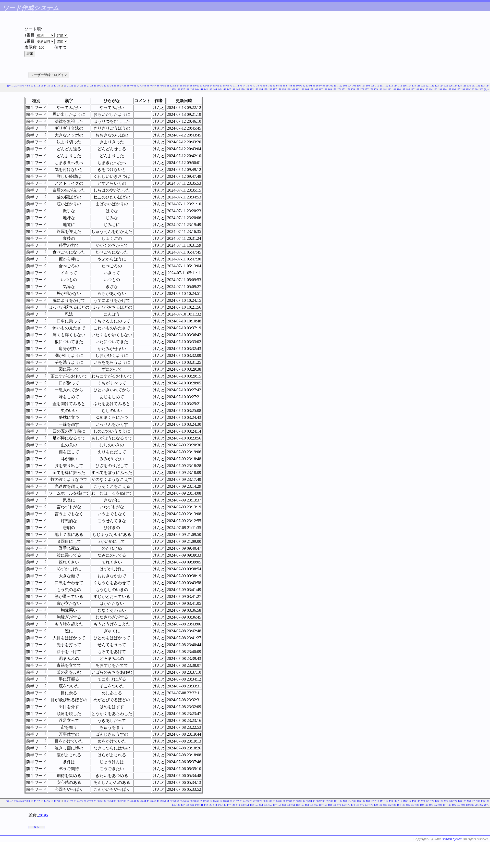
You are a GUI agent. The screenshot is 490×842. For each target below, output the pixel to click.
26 (85, 85)
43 (141, 85)
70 (231, 85)
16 (52, 85)
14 (45, 85)
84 (277, 85)
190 (426, 89)
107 (363, 85)
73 (241, 85)
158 (279, 89)
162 (298, 89)
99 (327, 85)
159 (284, 89)
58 (191, 85)
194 (445, 89)
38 (125, 85)
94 (310, 85)
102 (340, 85)
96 (317, 85)
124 (441, 85)
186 (408, 89)
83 (274, 85)
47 (154, 85)
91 (300, 85)
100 (331, 85)
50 (164, 85)
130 (469, 85)
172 (344, 89)
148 (233, 89)
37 (121, 85)
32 (105, 85)
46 (151, 85)
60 (198, 85)
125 (446, 85)
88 (290, 85)
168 (325, 89)
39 (128, 85)
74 (244, 85)
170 (334, 89)
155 (265, 89)
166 (316, 89)
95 (314, 85)
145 (220, 89)
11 (35, 85)
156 (270, 89)
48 (158, 85)
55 (181, 85)
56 (184, 85)
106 (359, 85)
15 (48, 85)
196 (454, 89)
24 (78, 85)
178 (371, 89)
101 (336, 85)
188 (417, 89)
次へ (486, 89)
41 (134, 85)
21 (68, 85)
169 (330, 89)
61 (201, 85)
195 (449, 89)
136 (178, 89)
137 (183, 89)
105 (354, 85)
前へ (8, 85)
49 (161, 85)
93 (307, 85)
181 (385, 89)
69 (227, 85)
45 (148, 85)
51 (168, 85)
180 (380, 89)
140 (197, 89)
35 (115, 85)
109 (372, 85)
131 (473, 85)
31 (101, 85)
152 (252, 89)
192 (435, 89)
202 (481, 89)
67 (221, 85)
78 (257, 85)
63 (207, 85)
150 (242, 89)
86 (284, 85)
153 (256, 89)
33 (108, 85)
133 (483, 85)
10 (32, 85)
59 (194, 85)
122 (432, 85)
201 (477, 89)
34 (111, 85)
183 (394, 89)
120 (423, 85)
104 (349, 85)
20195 (43, 815)
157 (275, 89)
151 (247, 89)
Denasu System (452, 839)
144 (215, 89)
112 (386, 85)
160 (288, 89)
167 (321, 89)
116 (405, 85)
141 (201, 89)
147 (229, 89)
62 (204, 85)
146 (224, 89)
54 (178, 85)
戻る (36, 827)
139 (192, 89)
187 (412, 89)
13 (42, 85)
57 (188, 85)
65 (214, 85)
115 (400, 85)
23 (75, 85)
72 (237, 85)
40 (131, 85)
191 (431, 89)
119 (418, 85)
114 (395, 85)
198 (463, 89)
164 (307, 89)
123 (437, 85)
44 (144, 85)
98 (324, 85)
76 (251, 85)
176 (362, 89)
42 (138, 85)
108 (368, 85)
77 (254, 85)
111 (382, 85)
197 (458, 89)
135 (174, 89)
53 (174, 85)
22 (71, 85)
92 (304, 85)
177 (367, 89)
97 (320, 85)
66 (217, 85)
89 (294, 85)
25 (81, 85)
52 (171, 85)
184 (399, 89)
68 (224, 85)
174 (353, 89)
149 (238, 89)
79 (261, 85)
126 (450, 85)
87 (287, 85)
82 (271, 85)
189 (422, 89)
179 (376, 89)
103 (345, 85)
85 (280, 85)
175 (357, 89)
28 (91, 85)
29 (95, 85)
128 (460, 85)
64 (211, 85)
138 (187, 89)
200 (472, 89)
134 (487, 85)
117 (409, 85)
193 (440, 89)
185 (403, 89)
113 (391, 85)
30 (98, 85)
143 (210, 89)
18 (58, 85)
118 (414, 85)
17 (55, 85)
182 (389, 89)
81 (267, 85)
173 (348, 89)
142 (206, 89)
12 (38, 85)
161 (293, 89)
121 (428, 85)
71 (234, 85)
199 (468, 89)
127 (455, 85)
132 (478, 85)
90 (297, 85)
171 (339, 89)
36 (118, 85)
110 (377, 85)
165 (311, 89)
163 (302, 89)
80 (264, 85)
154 (261, 89)
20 (65, 85)
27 (88, 85)
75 (247, 85)
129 (464, 85)
